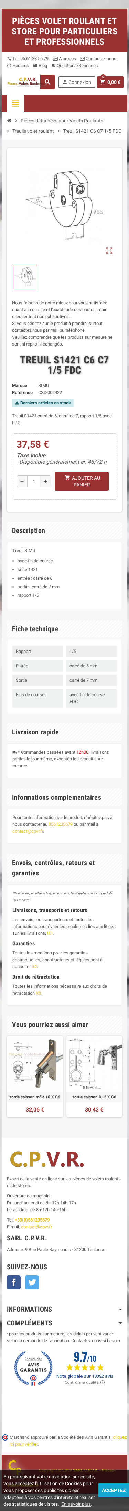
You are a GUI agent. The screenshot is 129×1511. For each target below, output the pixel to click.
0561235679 (61, 824)
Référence (22, 392)
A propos (67, 58)
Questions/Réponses (74, 65)
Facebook (14, 1282)
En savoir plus (76, 1504)
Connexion (76, 82)
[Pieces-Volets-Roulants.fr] (27, 81)
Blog (40, 65)
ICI (50, 933)
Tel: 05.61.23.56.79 (28, 58)
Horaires (18, 65)
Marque (19, 385)
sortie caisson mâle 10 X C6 (34, 1097)
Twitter (32, 1282)
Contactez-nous (100, 58)
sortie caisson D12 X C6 (94, 1097)
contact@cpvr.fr (27, 831)
